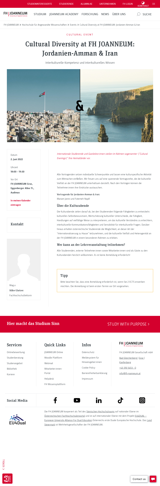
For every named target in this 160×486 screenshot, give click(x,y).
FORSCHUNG (90, 14)
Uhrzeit (14, 167)
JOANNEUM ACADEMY (63, 14)
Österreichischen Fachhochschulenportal (64, 415)
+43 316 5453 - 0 (127, 367)
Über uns (119, 14)
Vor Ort (14, 179)
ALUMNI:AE (86, 3)
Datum (14, 155)
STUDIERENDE (66, 3)
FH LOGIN (128, 3)
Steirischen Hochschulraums (100, 411)
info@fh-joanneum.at (129, 373)
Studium (40, 14)
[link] (17, 352)
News (105, 14)
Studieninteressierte (39, 3)
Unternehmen (107, 3)
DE (153, 3)
